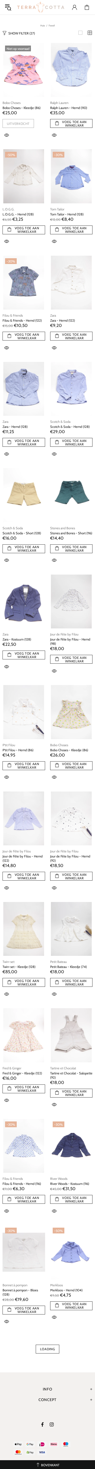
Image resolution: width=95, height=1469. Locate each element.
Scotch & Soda (60, 422)
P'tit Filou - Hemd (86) (18, 750)
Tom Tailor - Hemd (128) (67, 214)
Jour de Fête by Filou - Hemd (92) (70, 858)
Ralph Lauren (59, 103)
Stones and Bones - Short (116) (71, 533)
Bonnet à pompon (15, 1285)
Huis (42, 25)
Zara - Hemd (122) (62, 320)
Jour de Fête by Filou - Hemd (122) (23, 858)
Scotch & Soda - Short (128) (22, 533)
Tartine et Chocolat (63, 1068)
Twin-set (8, 962)
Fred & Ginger (12, 1068)
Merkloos (56, 1285)
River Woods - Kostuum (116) (69, 1184)
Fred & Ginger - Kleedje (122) (22, 1073)
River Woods (58, 1179)
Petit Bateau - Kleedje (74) (68, 967)
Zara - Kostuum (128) (17, 639)
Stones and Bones (62, 528)
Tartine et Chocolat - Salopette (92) (71, 1075)
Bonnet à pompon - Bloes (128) (20, 1292)
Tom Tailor (57, 209)
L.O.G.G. (8, 209)
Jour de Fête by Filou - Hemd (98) (70, 641)
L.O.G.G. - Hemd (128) (18, 214)
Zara (53, 315)
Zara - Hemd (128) (15, 427)
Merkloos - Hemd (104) (66, 1290)
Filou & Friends (13, 315)
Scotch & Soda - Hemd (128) (70, 427)
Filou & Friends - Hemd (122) (22, 320)
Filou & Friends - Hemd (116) (22, 1184)
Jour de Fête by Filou (64, 634)
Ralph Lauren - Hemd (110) (68, 108)
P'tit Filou (9, 745)
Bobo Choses (12, 103)
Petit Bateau (58, 962)
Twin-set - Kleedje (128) (19, 967)
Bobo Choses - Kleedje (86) (22, 108)
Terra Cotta (40, 7)
